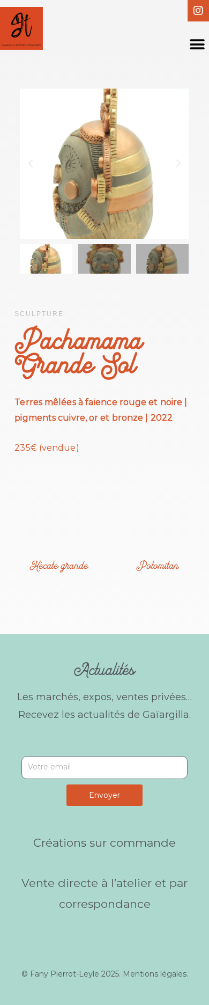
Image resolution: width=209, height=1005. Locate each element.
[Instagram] (198, 10)
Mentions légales (154, 974)
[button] (197, 44)
